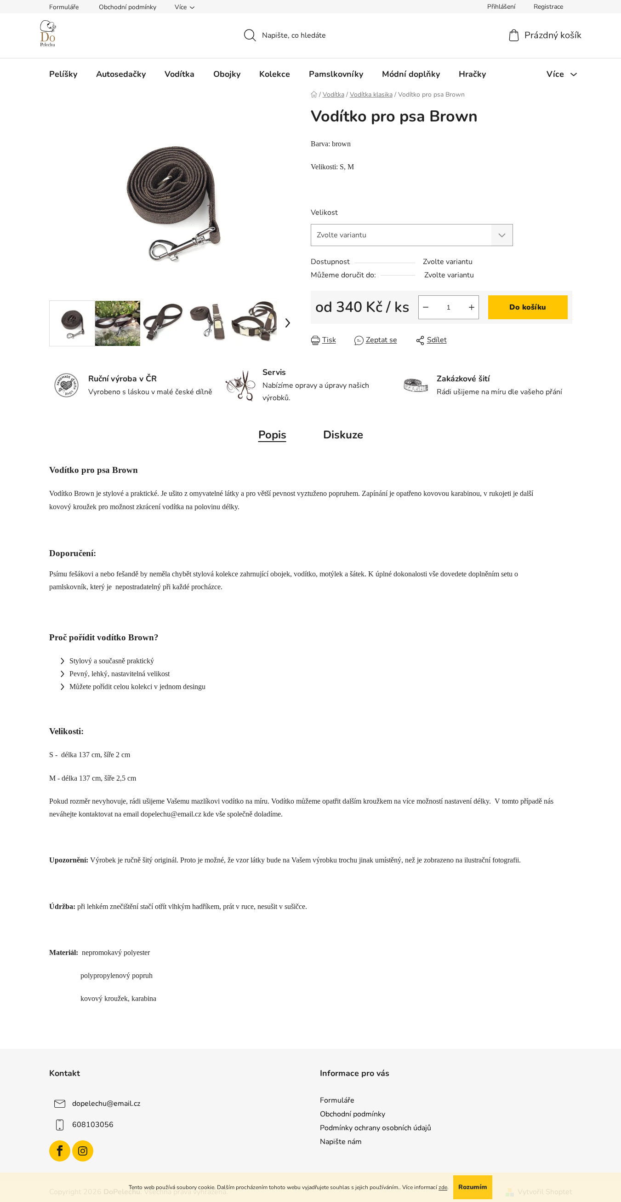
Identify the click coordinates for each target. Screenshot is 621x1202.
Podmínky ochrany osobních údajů (375, 1128)
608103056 (93, 1125)
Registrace (548, 6)
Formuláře (64, 7)
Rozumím (472, 1187)
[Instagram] (82, 1151)
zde (443, 1187)
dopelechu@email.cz (106, 1103)
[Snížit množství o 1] (426, 307)
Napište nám (341, 1142)
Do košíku (527, 307)
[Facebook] (59, 1151)
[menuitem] (63, 74)
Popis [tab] (272, 434)
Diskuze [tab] (343, 434)
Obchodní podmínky (127, 7)
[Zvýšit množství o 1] (472, 307)
